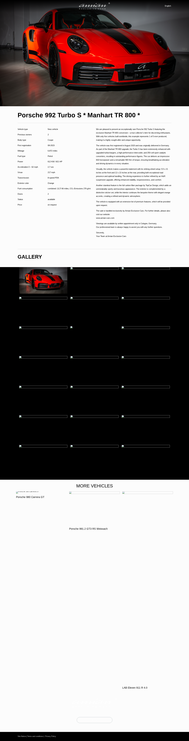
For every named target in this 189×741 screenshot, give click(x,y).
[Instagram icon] (154, 736)
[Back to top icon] (176, 735)
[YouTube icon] (160, 736)
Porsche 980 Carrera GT (30, 497)
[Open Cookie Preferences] (6, 738)
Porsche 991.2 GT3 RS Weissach (88, 528)
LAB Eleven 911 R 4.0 (134, 687)
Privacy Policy (50, 736)
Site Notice (22, 736)
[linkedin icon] (164, 736)
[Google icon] (169, 736)
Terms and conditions (35, 736)
